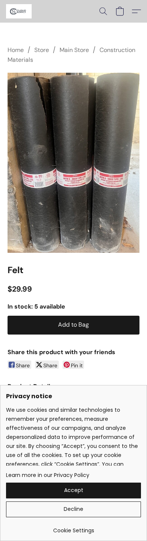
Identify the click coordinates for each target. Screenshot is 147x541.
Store (41, 50)
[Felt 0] (73, 163)
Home (16, 50)
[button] (19, 11)
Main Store (74, 50)
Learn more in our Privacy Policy (47, 475)
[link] (73, 527)
